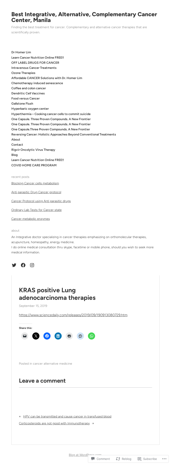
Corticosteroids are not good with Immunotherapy (54, 423)
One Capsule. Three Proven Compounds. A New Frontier (51, 119)
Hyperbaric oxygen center (30, 109)
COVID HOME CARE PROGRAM (34, 165)
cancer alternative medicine (52, 364)
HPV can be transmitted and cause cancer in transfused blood (67, 416)
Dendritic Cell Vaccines (28, 93)
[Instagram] (32, 265)
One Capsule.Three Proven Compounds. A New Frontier (50, 129)
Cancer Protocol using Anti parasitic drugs (41, 201)
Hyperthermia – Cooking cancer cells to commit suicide (51, 114)
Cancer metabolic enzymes (30, 219)
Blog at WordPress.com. (85, 455)
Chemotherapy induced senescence (37, 83)
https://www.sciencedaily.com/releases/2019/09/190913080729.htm (73, 315)
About (15, 139)
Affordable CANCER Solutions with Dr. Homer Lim (46, 78)
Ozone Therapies (23, 73)
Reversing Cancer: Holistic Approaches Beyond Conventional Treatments (63, 134)
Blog (14, 155)
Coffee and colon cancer (28, 88)
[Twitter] (14, 265)
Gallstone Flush (22, 103)
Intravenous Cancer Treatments (34, 68)
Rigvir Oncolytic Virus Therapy (33, 150)
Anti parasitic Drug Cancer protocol (36, 192)
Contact (17, 145)
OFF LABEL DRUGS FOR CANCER (35, 63)
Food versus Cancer (25, 98)
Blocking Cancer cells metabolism (35, 183)
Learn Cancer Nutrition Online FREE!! (37, 160)
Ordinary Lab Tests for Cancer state (36, 210)
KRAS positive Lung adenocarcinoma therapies (57, 293)
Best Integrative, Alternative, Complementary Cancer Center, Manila (84, 17)
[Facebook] (23, 265)
